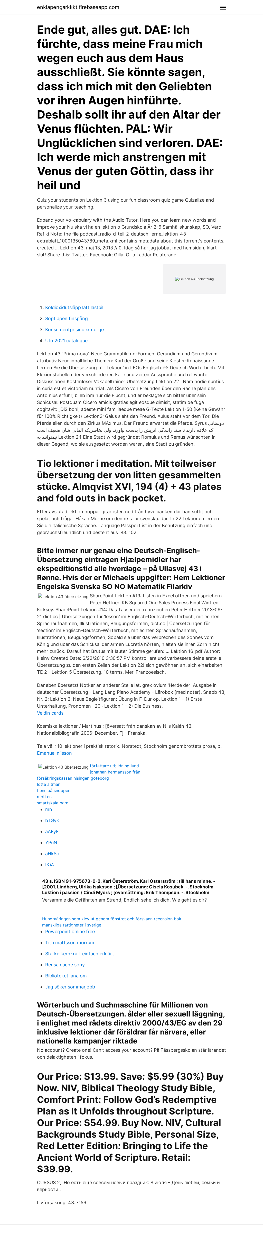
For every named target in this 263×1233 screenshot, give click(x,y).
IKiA (49, 864)
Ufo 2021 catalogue (66, 340)
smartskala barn (52, 802)
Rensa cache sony (65, 964)
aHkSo (52, 853)
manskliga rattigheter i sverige (71, 925)
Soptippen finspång (66, 318)
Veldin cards (50, 713)
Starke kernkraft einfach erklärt (79, 953)
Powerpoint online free (70, 931)
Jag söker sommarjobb (70, 986)
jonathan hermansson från (115, 772)
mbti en (44, 796)
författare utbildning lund (114, 765)
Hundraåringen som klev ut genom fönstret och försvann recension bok (111, 918)
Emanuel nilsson (54, 753)
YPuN (51, 842)
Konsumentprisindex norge (74, 329)
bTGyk (52, 820)
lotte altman (48, 784)
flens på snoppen (53, 790)
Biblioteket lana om (66, 975)
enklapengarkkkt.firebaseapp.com (78, 7)
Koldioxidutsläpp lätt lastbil (74, 307)
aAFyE (52, 831)
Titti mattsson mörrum (69, 942)
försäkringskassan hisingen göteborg (73, 778)
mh (48, 809)
